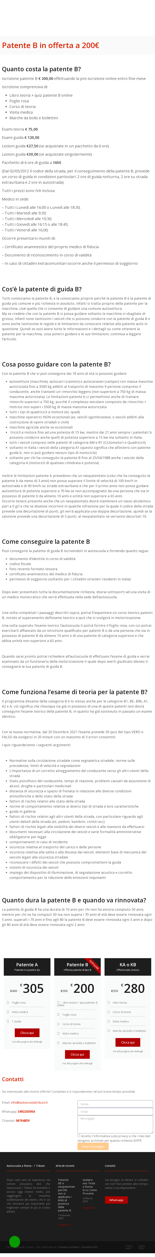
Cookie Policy (141, 1247)
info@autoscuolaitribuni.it (29, 1102)
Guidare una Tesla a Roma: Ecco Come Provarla (90, 1186)
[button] (142, 13)
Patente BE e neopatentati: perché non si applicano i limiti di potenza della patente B (66, 1195)
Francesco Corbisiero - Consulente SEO (78, 1247)
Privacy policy (129, 1247)
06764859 (22, 1121)
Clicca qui (27, 1033)
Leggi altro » (64, 1224)
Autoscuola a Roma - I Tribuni (26, 1165)
